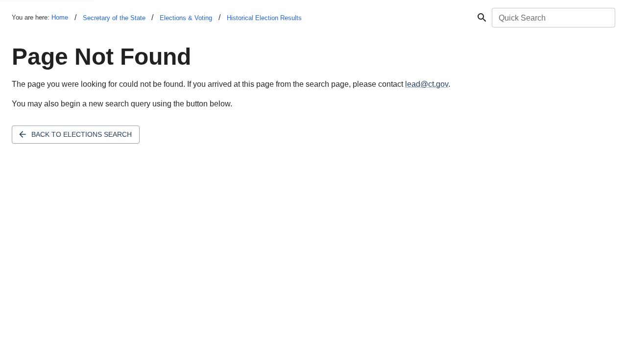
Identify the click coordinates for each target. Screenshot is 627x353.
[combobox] (553, 18)
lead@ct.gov (426, 84)
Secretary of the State (114, 18)
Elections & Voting (186, 18)
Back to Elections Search (81, 134)
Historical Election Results (264, 18)
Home (59, 17)
